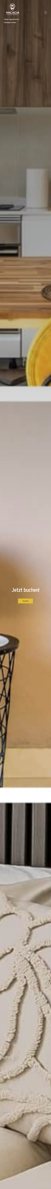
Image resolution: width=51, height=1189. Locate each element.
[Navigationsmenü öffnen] (45, 13)
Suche (25, 601)
